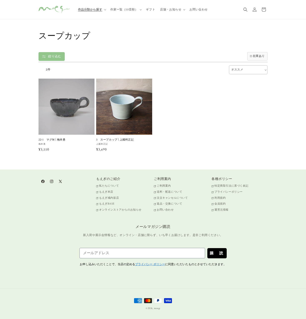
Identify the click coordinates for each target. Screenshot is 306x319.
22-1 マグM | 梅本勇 (52, 140)
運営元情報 (221, 210)
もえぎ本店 (106, 192)
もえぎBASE (106, 204)
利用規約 (220, 198)
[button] (92, 9)
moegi (157, 308)
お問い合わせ (165, 210)
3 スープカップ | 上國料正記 (115, 140)
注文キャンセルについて (172, 198)
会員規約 (220, 204)
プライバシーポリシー (228, 192)
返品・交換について (169, 204)
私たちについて (109, 186)
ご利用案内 (164, 186)
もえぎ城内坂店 (109, 198)
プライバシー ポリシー (150, 264)
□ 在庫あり (257, 56)
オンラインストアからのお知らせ (120, 210)
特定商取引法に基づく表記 (231, 186)
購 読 (217, 253)
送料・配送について (169, 192)
